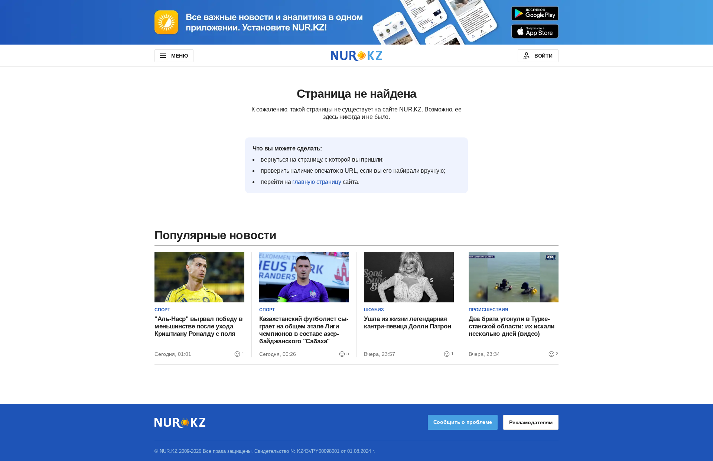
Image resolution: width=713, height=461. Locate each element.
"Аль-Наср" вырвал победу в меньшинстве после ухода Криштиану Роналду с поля (198, 326)
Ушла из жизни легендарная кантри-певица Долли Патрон (407, 322)
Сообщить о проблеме (462, 422)
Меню (179, 56)
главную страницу (316, 182)
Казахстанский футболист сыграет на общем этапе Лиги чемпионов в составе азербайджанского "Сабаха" (304, 330)
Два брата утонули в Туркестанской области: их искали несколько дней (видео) (511, 326)
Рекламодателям (531, 422)
